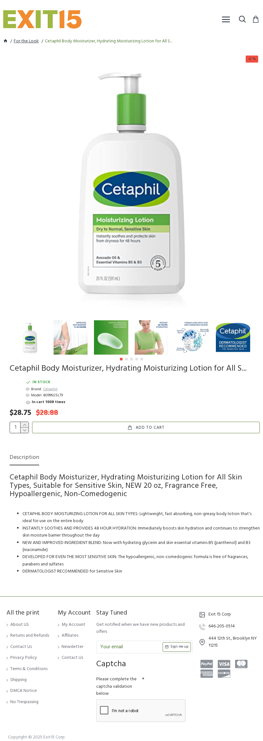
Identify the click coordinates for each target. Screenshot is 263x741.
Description (24, 458)
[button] (121, 359)
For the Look (26, 41)
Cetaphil (50, 389)
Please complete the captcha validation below (116, 686)
